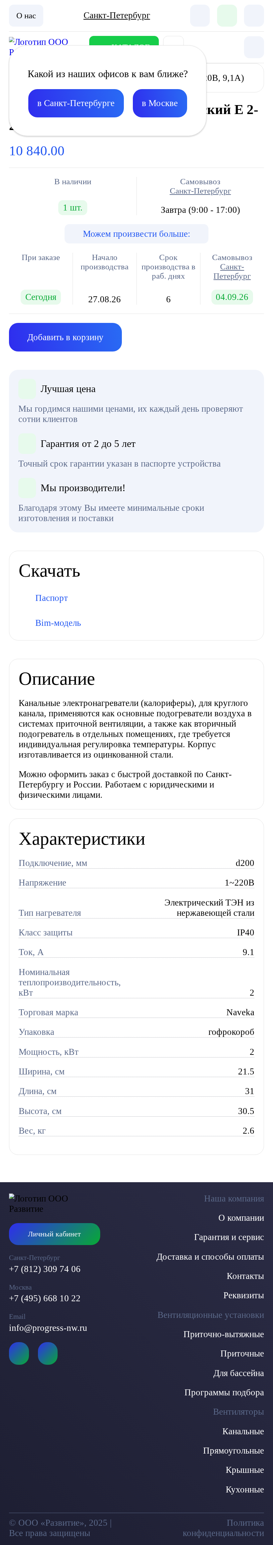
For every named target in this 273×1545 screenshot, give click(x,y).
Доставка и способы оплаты (210, 1257)
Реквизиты (243, 1295)
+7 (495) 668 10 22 (45, 1298)
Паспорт (51, 598)
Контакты (245, 1276)
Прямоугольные (233, 1451)
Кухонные (245, 1489)
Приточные (242, 1353)
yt (19, 1353)
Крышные (245, 1470)
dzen (48, 1353)
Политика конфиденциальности (223, 1528)
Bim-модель (58, 623)
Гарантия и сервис (229, 1237)
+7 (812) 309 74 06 (45, 1269)
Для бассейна (238, 1373)
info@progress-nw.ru (48, 1328)
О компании (241, 1218)
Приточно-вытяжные (223, 1334)
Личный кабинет (54, 1234)
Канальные (243, 1431)
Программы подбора (224, 1392)
